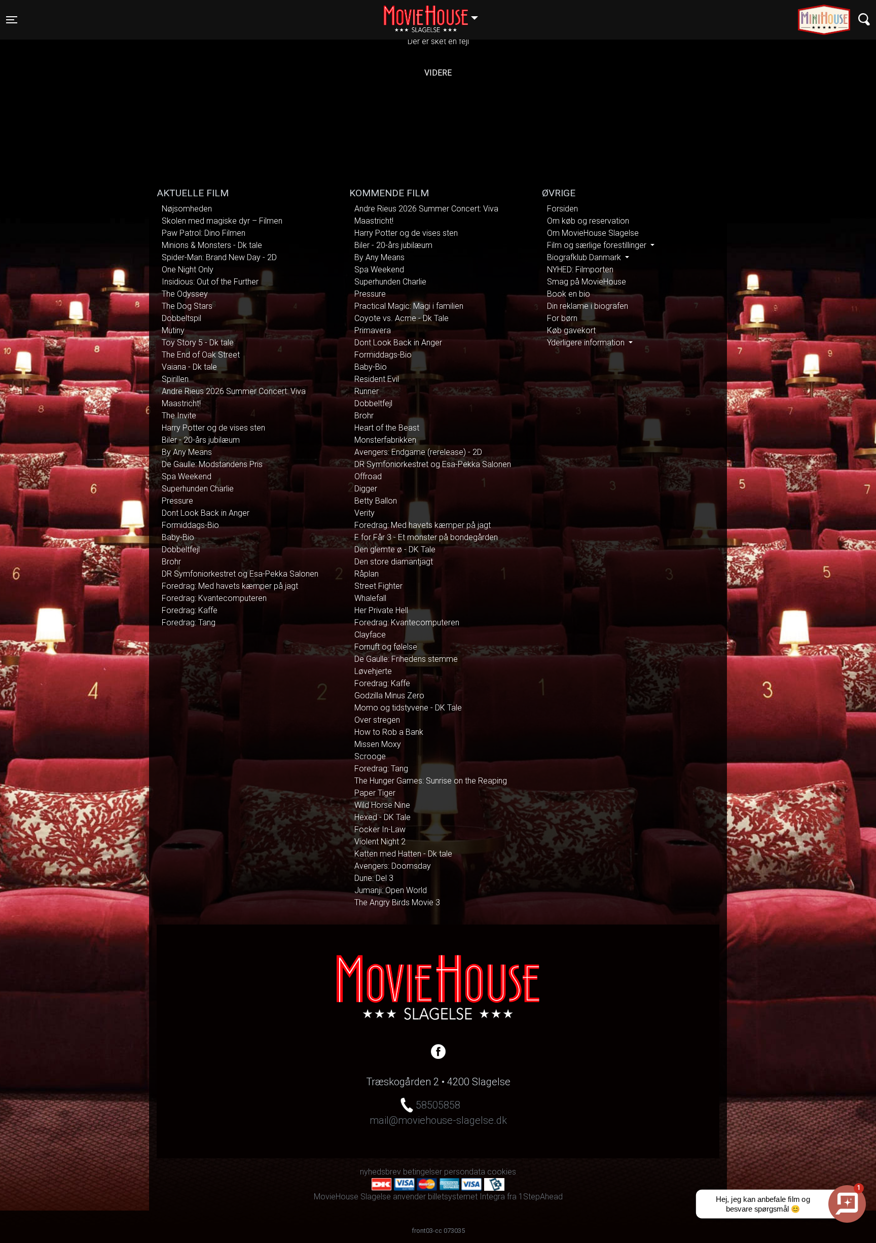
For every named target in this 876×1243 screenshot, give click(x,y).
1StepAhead (541, 1196)
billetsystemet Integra (466, 1196)
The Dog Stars (187, 306)
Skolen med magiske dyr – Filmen (222, 221)
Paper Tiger (374, 793)
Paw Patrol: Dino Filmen (203, 233)
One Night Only (187, 269)
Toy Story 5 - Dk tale (198, 342)
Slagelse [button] (436, 14)
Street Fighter (378, 586)
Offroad (368, 476)
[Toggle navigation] (864, 19)
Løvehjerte (373, 671)
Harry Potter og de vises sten (213, 428)
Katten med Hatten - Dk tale (403, 854)
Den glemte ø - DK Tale (394, 549)
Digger (365, 488)
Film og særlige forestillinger (597, 245)
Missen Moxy (377, 744)
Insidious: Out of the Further (210, 282)
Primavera (372, 330)
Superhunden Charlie (198, 488)
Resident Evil (376, 379)
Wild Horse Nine (382, 805)
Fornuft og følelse (385, 647)
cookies (501, 1172)
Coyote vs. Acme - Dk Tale (401, 318)
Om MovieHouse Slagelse (593, 233)
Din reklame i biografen (587, 306)
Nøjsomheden (187, 209)
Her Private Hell (381, 610)
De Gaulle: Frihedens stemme (406, 659)
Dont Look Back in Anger (205, 513)
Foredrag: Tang (188, 622)
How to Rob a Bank (388, 732)
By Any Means (187, 452)
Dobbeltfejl (181, 549)
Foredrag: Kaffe (189, 610)
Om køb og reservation (588, 221)
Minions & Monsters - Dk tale (212, 245)
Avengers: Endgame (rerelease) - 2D (418, 452)
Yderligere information (587, 342)
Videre (438, 73)
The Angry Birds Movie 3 (397, 902)
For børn (562, 318)
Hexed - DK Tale (382, 817)
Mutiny (173, 330)
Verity (364, 513)
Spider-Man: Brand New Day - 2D (219, 257)
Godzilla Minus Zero (389, 695)
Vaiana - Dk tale (189, 367)
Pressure (177, 501)
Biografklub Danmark (585, 257)
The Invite (179, 415)
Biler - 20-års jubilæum (201, 440)
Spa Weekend (186, 476)
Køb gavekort (571, 330)
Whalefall (370, 598)
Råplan (366, 574)
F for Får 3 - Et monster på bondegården (426, 537)
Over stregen (377, 720)
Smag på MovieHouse (586, 282)
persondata (464, 1172)
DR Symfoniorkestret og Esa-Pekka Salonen (240, 574)
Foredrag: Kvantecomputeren (214, 598)
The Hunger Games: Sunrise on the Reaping (430, 781)
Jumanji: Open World (390, 890)
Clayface (370, 635)
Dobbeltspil (181, 318)
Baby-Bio (178, 537)
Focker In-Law (380, 829)
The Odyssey (185, 294)
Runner (366, 391)
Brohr (171, 561)
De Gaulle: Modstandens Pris (212, 464)
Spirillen (175, 379)
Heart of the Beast (386, 428)
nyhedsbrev (380, 1172)
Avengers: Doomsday (392, 866)
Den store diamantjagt (393, 561)
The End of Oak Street (201, 355)
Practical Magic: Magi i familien (408, 306)
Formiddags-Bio (190, 525)
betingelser (422, 1172)
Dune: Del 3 (373, 878)
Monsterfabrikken (385, 440)
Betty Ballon (375, 501)
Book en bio (568, 294)
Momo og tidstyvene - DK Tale (408, 708)
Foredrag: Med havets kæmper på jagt (230, 586)
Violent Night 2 (380, 841)
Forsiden (562, 209)
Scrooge (370, 756)
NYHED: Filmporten (580, 269)
